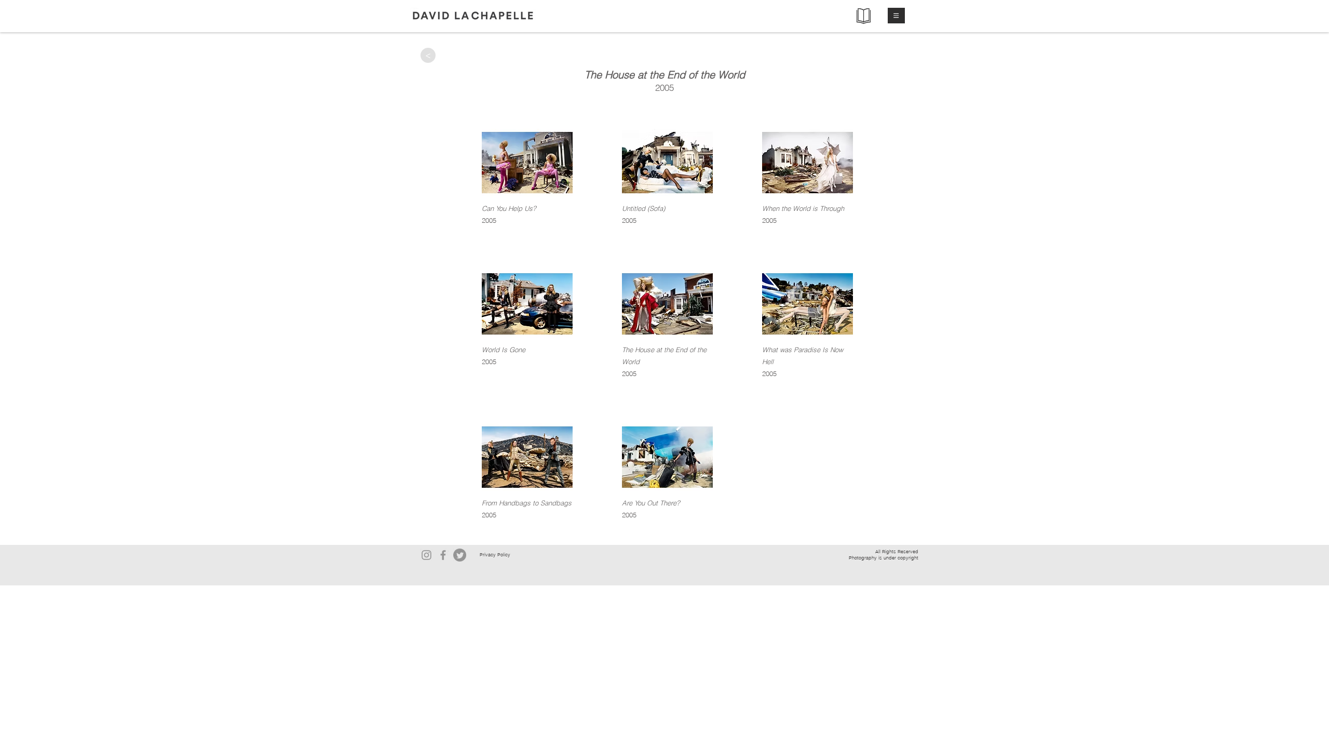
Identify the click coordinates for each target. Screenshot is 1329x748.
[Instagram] (426, 555)
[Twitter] (459, 555)
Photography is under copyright (883, 557)
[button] (896, 15)
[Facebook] (443, 555)
